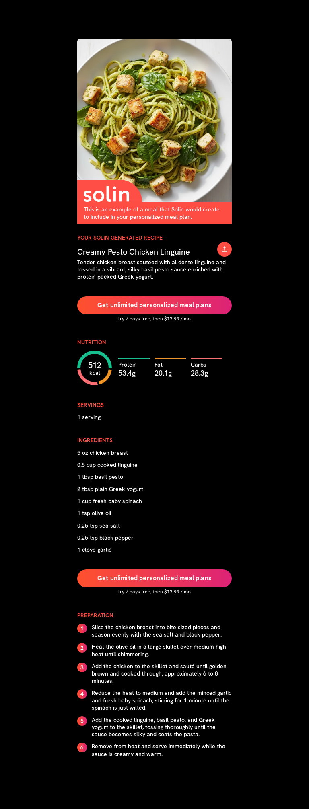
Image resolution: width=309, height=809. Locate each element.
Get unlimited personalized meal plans (154, 305)
